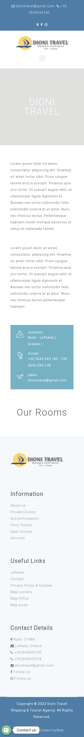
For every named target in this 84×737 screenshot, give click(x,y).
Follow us (22, 672)
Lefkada (17, 572)
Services (17, 538)
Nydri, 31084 (24, 639)
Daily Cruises (21, 531)
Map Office (19, 598)
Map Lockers (21, 592)
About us (18, 505)
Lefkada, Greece (28, 646)
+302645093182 (28, 652)
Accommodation (24, 518)
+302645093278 (28, 659)
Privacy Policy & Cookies (31, 585)
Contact (17, 579)
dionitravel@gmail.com (34, 665)
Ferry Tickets (21, 525)
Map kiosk (19, 605)
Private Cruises (23, 512)
